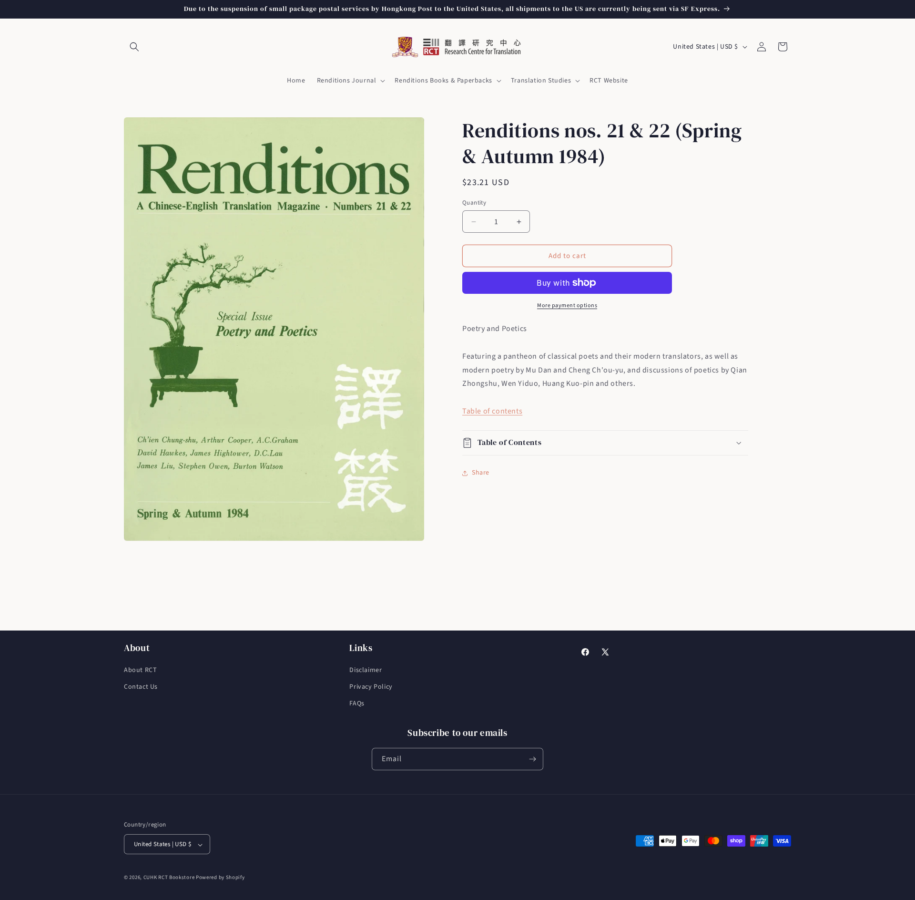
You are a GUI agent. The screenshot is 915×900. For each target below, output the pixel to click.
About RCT (140, 670)
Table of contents (492, 411)
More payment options (567, 305)
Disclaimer (365, 670)
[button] (134, 46)
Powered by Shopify (220, 877)
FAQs (356, 704)
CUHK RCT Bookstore (169, 877)
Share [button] (480, 472)
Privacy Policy (370, 687)
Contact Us (141, 687)
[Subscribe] (532, 759)
